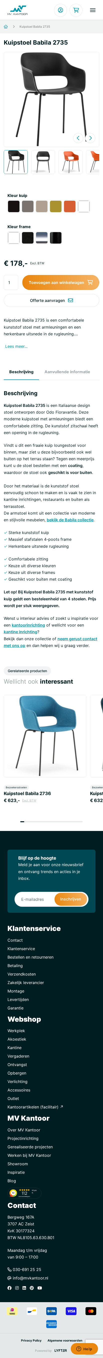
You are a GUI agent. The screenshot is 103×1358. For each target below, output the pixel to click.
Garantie (16, 1007)
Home (12, 27)
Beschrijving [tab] (21, 371)
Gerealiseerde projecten (30, 1146)
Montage (16, 991)
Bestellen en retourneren (31, 957)
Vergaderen (18, 1056)
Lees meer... (16, 346)
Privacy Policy (31, 1340)
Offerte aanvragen (47, 300)
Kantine (15, 1047)
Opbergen (17, 1073)
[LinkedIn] (25, 1287)
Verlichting (18, 1081)
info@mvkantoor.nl (30, 1277)
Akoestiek (17, 1039)
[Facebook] (11, 1287)
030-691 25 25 (26, 1269)
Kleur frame (19, 226)
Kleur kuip (17, 195)
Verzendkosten (22, 974)
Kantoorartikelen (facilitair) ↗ (36, 1106)
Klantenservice (21, 948)
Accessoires (19, 1089)
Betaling (15, 965)
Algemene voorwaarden (65, 1340)
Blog (12, 1180)
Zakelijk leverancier (26, 982)
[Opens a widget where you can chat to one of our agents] (84, 1349)
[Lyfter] (60, 1351)
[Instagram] (18, 1287)
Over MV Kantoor (24, 1129)
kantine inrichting (20, 631)
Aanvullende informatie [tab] (67, 371)
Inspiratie (16, 1172)
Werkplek (16, 1030)
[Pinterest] (33, 1287)
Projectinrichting (23, 1138)
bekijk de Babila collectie (70, 519)
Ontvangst (17, 1064)
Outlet (13, 1098)
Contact (15, 940)
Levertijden (18, 999)
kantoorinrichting (28, 625)
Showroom (18, 1163)
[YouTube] (41, 1287)
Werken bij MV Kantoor (29, 1155)
